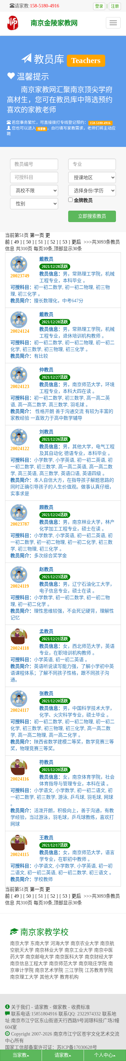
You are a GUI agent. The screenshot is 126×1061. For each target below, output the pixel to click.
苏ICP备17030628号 (77, 1047)
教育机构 (69, 976)
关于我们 (20, 1007)
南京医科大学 (69, 956)
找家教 (42, 128)
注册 (115, 6)
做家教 (60, 1007)
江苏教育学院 (99, 970)
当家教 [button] (19, 1055)
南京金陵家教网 (54, 23)
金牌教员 (83, 200)
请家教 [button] (61, 1055)
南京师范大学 (63, 963)
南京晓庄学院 (93, 963)
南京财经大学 (99, 956)
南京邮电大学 (40, 956)
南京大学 (19, 943)
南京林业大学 (49, 950)
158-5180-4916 (44, 5)
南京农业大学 (85, 943)
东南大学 (39, 943)
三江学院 (74, 970)
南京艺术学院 (49, 970)
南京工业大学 (79, 950)
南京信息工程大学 (29, 963)
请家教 (41, 1007)
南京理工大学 (24, 976)
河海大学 (59, 943)
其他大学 (49, 976)
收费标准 (80, 1007)
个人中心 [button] (103, 1055)
